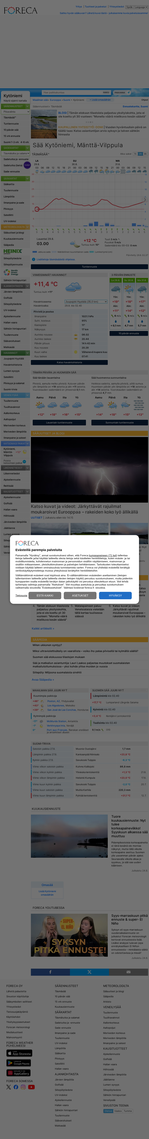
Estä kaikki (45, 595)
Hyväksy (115, 595)
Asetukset (80, 595)
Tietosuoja (21, 595)
